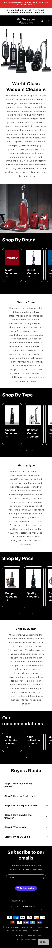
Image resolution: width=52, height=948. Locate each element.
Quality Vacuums (33, 595)
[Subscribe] (43, 877)
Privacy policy (20, 935)
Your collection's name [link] (11, 740)
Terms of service (38, 931)
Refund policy (22, 931)
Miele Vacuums (11, 272)
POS (30, 927)
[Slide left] (20, 287)
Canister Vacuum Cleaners (33, 433)
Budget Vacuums (11, 595)
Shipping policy (34, 935)
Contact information (27, 939)
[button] (3, 21)
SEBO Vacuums (33, 272)
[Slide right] (32, 287)
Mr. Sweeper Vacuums (19, 927)
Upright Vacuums (11, 432)
